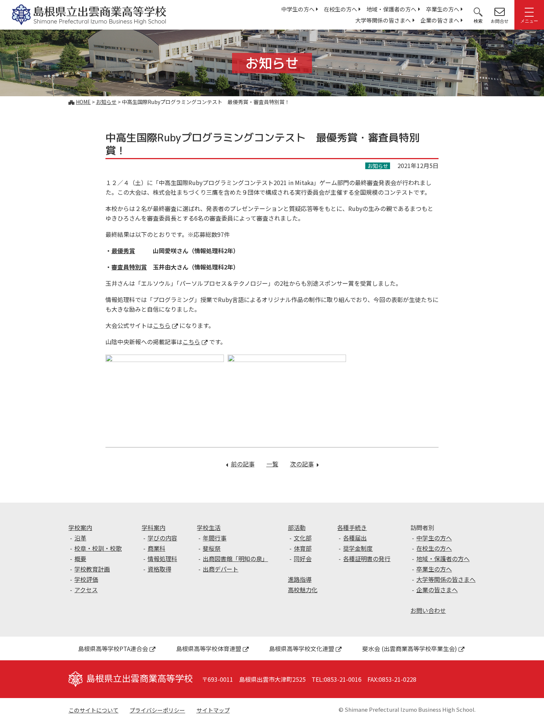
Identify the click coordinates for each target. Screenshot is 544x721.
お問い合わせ (428, 610)
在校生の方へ (340, 9)
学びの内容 (162, 537)
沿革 (80, 537)
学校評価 (86, 579)
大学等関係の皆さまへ (383, 20)
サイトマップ (213, 710)
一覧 (272, 463)
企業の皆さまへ (439, 20)
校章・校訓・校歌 (98, 548)
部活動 (297, 527)
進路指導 (300, 579)
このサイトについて (93, 710)
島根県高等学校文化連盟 (301, 648)
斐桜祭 (212, 548)
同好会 (303, 558)
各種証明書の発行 (366, 558)
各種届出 (355, 537)
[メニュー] (529, 11)
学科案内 (153, 527)
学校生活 (209, 527)
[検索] (478, 11)
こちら (162, 325)
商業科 (156, 548)
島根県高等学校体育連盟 (208, 648)
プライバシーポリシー (157, 710)
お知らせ (106, 101)
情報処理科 (162, 558)
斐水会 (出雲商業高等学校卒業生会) (409, 648)
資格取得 (159, 568)
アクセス (86, 589)
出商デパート (220, 568)
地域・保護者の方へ (391, 9)
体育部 (303, 548)
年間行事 (214, 537)
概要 (80, 558)
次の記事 (304, 463)
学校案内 (80, 527)
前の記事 (243, 463)
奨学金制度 (358, 548)
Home (83, 101)
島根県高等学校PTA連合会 (113, 648)
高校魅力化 (303, 589)
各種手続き (352, 527)
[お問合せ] (499, 11)
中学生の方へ (298, 9)
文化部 (303, 537)
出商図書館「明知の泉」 (235, 558)
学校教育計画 (92, 568)
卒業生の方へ (442, 9)
